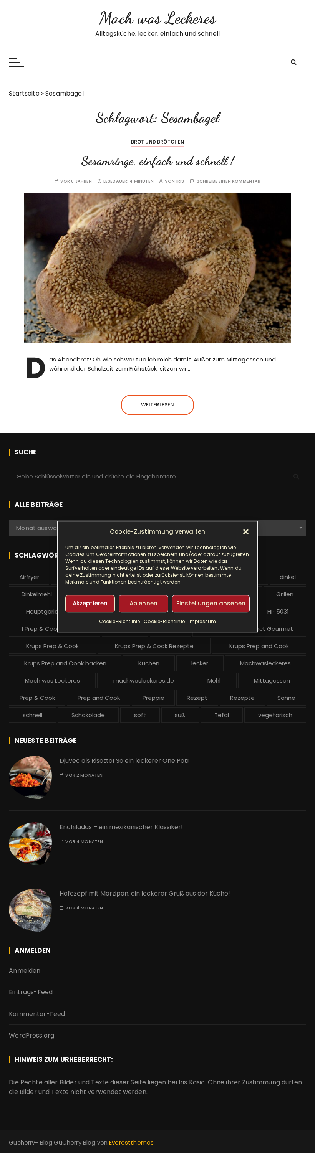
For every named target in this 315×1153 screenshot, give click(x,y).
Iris (180, 181)
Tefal (221, 715)
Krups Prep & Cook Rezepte (154, 646)
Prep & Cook (37, 698)
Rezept (197, 698)
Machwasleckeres (265, 663)
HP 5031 (278, 611)
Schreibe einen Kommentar (229, 181)
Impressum (202, 621)
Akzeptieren (90, 603)
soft (140, 715)
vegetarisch (275, 715)
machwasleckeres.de (143, 680)
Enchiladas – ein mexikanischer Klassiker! (121, 827)
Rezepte (242, 698)
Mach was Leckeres (157, 18)
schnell (32, 715)
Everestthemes (131, 1142)
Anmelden (24, 970)
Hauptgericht (45, 611)
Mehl (213, 680)
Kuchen (148, 663)
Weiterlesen (157, 404)
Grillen (284, 594)
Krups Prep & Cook (52, 646)
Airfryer (29, 577)
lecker (199, 663)
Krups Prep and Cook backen (65, 663)
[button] (246, 532)
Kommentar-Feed (37, 1013)
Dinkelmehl (37, 594)
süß (180, 715)
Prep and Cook (99, 698)
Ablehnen (143, 603)
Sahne (286, 698)
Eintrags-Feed (31, 992)
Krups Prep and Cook (259, 646)
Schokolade (88, 715)
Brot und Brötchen (157, 142)
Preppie (153, 698)
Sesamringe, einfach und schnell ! (157, 160)
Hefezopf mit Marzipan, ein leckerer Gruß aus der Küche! (145, 893)
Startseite (24, 93)
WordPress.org (31, 1035)
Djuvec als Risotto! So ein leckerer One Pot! (124, 760)
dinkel (288, 577)
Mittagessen (272, 680)
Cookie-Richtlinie (119, 621)
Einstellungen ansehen (210, 603)
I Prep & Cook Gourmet (55, 629)
